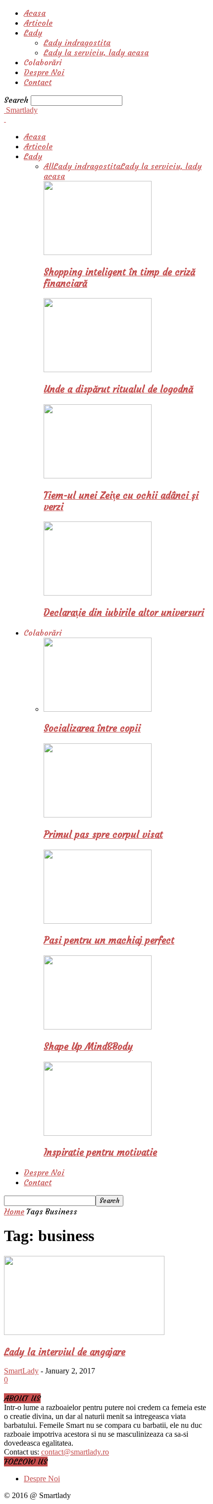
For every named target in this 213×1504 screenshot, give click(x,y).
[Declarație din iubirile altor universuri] (98, 593)
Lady (33, 33)
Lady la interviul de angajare (64, 1352)
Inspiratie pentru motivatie (100, 1152)
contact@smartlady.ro (75, 1452)
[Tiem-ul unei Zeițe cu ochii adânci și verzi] (98, 476)
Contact (38, 82)
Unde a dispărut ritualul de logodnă (118, 389)
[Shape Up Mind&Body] (98, 1027)
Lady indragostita (77, 42)
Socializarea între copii (92, 728)
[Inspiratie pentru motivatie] (98, 1133)
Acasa (35, 13)
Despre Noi (44, 72)
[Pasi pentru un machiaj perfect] (98, 921)
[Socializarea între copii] (98, 709)
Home (14, 1211)
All (48, 166)
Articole (38, 23)
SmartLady (21, 1371)
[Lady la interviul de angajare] (84, 1332)
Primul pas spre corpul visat (103, 834)
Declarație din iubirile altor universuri (124, 612)
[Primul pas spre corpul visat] (98, 815)
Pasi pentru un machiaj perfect (109, 940)
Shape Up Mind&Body (88, 1046)
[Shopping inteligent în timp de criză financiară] (98, 252)
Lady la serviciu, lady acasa (96, 52)
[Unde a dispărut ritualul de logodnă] (98, 369)
